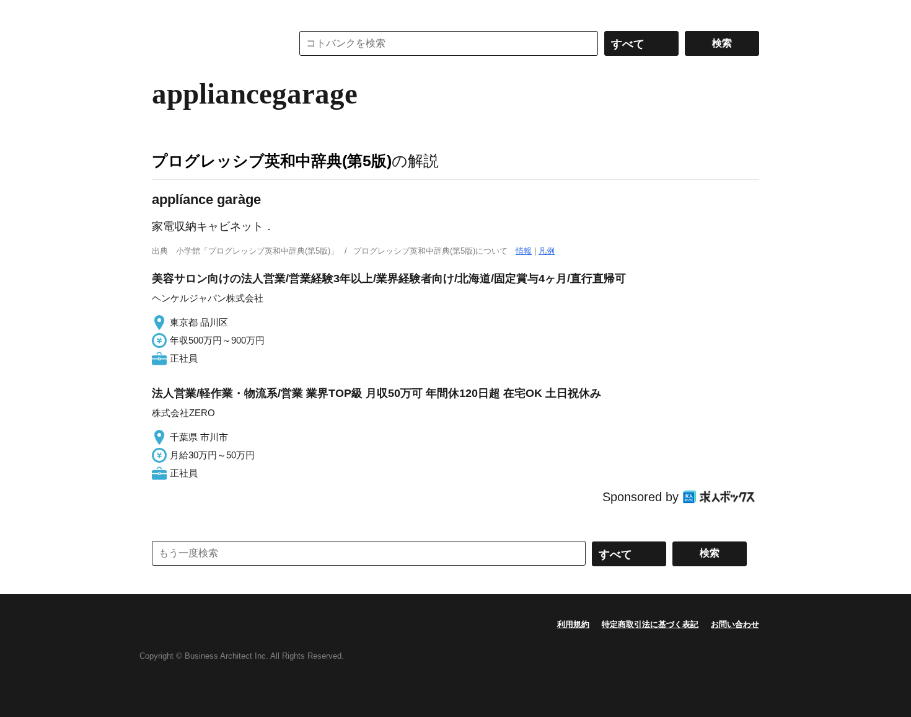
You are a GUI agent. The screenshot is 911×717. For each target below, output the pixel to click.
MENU (164, 12)
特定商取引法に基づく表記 (650, 624)
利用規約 (573, 624)
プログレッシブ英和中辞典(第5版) (272, 160)
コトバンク (213, 43)
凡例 (547, 251)
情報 (524, 251)
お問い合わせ (735, 624)
